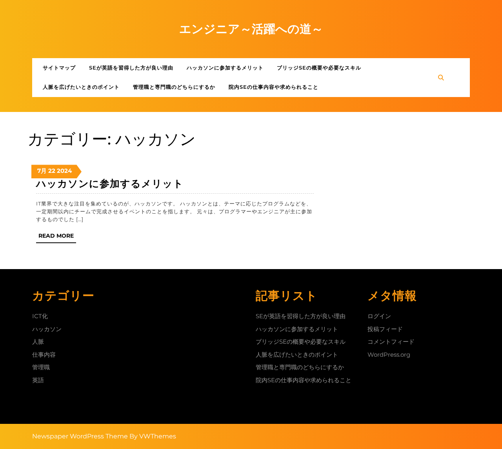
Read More (57, 237)
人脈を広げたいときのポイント (81, 87)
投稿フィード (385, 329)
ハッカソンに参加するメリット (225, 67)
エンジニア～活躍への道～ (251, 28)
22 (51, 170)
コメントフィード (391, 341)
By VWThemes (152, 436)
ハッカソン (47, 329)
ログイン (379, 316)
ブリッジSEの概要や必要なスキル (319, 67)
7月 (42, 170)
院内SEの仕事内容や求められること (273, 87)
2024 (64, 170)
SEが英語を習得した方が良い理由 (131, 67)
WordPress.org (388, 354)
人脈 (38, 341)
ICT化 (40, 316)
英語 (38, 380)
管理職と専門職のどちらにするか (174, 87)
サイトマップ (59, 67)
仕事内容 (44, 354)
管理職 (41, 367)
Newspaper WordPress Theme (80, 436)
